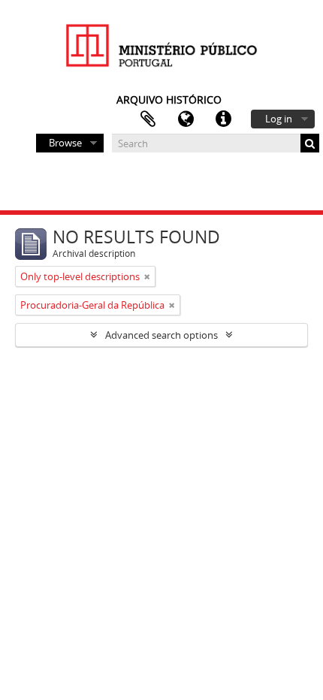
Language (185, 119)
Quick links (223, 119)
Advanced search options (161, 335)
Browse (65, 142)
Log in (278, 118)
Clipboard (148, 119)
